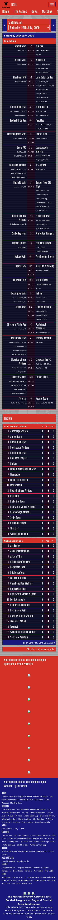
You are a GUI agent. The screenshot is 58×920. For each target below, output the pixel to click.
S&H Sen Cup (38, 819)
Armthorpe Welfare (19, 431)
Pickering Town (43, 216)
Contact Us (37, 867)
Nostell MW (20, 266)
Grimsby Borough (18, 589)
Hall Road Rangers (17, 165)
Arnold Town (20, 46)
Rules (46, 867)
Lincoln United (19, 243)
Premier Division (32, 796)
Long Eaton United (44, 77)
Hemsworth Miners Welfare (23, 594)
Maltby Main (20, 256)
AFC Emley (15, 546)
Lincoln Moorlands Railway (23, 469)
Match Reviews (26, 799)
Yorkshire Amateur (19, 637)
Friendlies (10, 41)
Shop (4, 877)
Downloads (18, 870)
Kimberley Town (19, 233)
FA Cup (10, 815)
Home (5, 11)
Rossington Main (18, 293)
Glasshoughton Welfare (21, 583)
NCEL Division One (13, 540)
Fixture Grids (27, 822)
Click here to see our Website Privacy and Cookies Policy (29, 915)
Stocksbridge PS (43, 359)
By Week (24, 809)
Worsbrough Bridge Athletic (23, 632)
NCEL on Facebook (45, 877)
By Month (34, 809)
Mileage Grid (40, 851)
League (20, 796)
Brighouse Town (17, 572)
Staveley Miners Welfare (18, 361)
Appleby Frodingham (19, 551)
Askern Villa (20, 60)
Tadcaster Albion (18, 377)
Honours (28, 870)
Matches (47, 11)
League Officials (8, 867)
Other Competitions (10, 799)
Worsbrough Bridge (45, 256)
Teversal (22, 398)
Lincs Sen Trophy (47, 815)
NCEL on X (12, 877)
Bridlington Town (18, 107)
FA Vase (18, 815)
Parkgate (14, 496)
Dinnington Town (18, 453)
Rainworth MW (19, 280)
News (34, 11)
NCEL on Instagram (27, 877)
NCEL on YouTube (42, 880)
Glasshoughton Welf (16, 134)
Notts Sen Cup (24, 819)
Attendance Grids (42, 822)
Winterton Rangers (45, 233)
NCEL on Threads (9, 880)
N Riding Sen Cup (9, 819)
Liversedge (15, 474)
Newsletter (38, 870)
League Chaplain (24, 867)
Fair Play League (21, 835)
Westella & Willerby (45, 266)
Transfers (39, 799)
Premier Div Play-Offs (11, 812)
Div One (25, 812)
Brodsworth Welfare (19, 447)
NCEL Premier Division (15, 426)
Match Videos (16, 802)
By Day (16, 809)
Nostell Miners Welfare (21, 490)
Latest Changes (8, 861)
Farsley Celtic (42, 377)
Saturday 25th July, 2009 (19, 35)
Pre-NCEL (49, 870)
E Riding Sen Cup (31, 815)
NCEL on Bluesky (25, 880)
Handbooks (6, 870)
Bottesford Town (43, 243)
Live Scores (20, 11)
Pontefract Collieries (41, 326)
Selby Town (21, 307)
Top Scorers (7, 835)
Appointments (23, 861)
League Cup (37, 838)
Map (32, 851)
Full (3, 828)
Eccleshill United (18, 120)
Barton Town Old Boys (43, 184)
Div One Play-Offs (37, 812)
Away (15, 828)
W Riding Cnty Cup (38, 844)
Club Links (15, 883)
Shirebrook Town (18, 338)
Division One (46, 796)
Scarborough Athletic (42, 149)
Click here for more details (40, 649)
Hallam (39, 293)
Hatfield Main (19, 182)
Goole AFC (21, 147)
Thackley (40, 120)
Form (22, 828)
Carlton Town (42, 280)
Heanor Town (42, 398)
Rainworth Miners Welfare (22, 507)
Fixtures (12, 796)
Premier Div (44, 809)
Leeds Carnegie (17, 599)
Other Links (27, 883)
